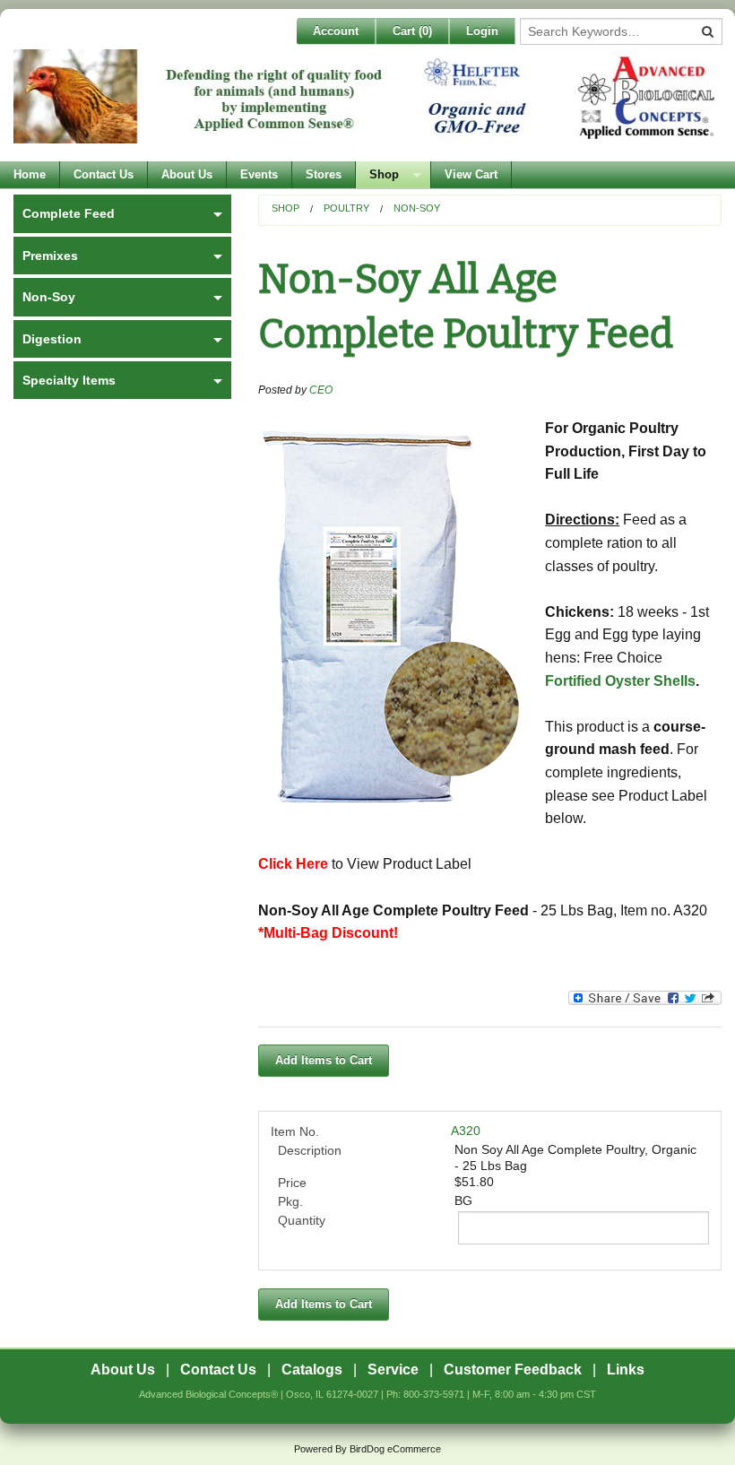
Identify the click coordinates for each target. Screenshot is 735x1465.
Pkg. (290, 1201)
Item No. (295, 1131)
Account (336, 31)
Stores (324, 174)
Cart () (412, 31)
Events (259, 174)
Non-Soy (416, 208)
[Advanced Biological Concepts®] (367, 105)
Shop (384, 174)
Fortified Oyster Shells (620, 681)
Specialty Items (69, 380)
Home (29, 174)
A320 (465, 1130)
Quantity (301, 1220)
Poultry (346, 208)
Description (310, 1150)
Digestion (52, 339)
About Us (186, 174)
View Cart (471, 174)
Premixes (50, 255)
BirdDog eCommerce (395, 1448)
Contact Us (104, 174)
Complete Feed (68, 213)
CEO (321, 390)
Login (482, 31)
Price (292, 1182)
